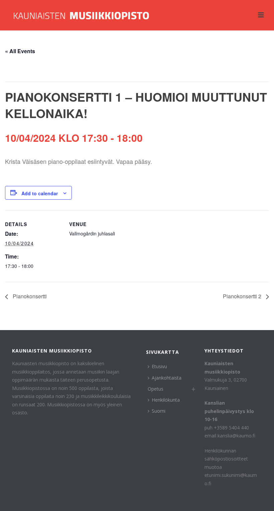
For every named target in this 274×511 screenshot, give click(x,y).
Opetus (155, 389)
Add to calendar (39, 193)
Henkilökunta (166, 400)
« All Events (20, 51)
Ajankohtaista (166, 378)
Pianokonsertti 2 (243, 296)
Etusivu (159, 366)
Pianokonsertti (29, 296)
